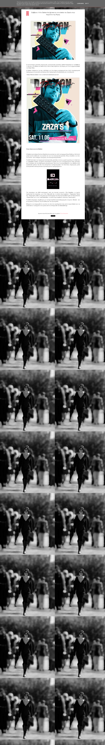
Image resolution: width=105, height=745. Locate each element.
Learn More (80, 3)
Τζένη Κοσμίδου (64, 213)
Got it (87, 3)
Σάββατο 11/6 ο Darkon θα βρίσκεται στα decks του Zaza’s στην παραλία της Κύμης (53, 13)
